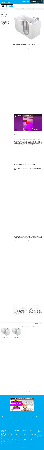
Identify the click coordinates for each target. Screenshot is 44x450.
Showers (9, 436)
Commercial (24, 436)
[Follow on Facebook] (39, 3)
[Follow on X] (41, 3)
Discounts (24, 434)
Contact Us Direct (18, 436)
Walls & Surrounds (11, 439)
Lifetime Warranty (18, 441)
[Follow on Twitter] (4, 441)
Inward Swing (3, 11)
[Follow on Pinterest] (1, 443)
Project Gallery (22, 8)
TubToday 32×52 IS (38, 323)
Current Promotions (33, 434)
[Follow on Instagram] (40, 3)
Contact (34, 8)
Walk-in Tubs (10, 434)
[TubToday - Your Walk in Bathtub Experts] (7, 5)
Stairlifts (9, 441)
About (17, 8)
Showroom (24, 439)
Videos (27, 8)
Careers (24, 442)
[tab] (14, 136)
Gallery (31, 436)
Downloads (31, 439)
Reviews (30, 8)
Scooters (9, 442)
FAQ (16, 439)
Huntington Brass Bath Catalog (40, 436)
